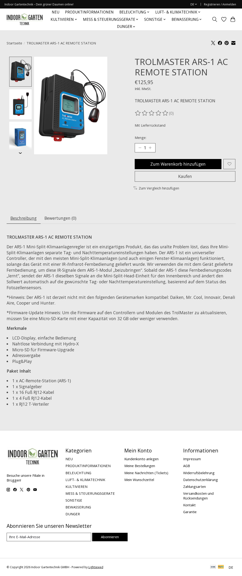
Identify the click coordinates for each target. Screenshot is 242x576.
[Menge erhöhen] (150, 147)
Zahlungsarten (194, 486)
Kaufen (185, 176)
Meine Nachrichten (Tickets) (146, 472)
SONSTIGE (73, 500)
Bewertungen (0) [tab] (60, 218)
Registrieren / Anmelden (220, 4)
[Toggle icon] (214, 19)
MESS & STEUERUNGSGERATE (90, 493)
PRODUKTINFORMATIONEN (89, 12)
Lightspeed (95, 567)
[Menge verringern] (140, 147)
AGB (186, 465)
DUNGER (72, 514)
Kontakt (189, 505)
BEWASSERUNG (78, 507)
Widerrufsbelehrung (199, 472)
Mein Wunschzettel (139, 479)
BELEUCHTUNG (78, 472)
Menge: (140, 137)
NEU (55, 12)
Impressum (192, 458)
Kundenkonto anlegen (141, 458)
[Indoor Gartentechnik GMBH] (24, 19)
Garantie (190, 511)
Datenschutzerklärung (200, 479)
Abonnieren (110, 536)
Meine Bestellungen (139, 465)
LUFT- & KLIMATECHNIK (85, 479)
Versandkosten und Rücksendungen (198, 495)
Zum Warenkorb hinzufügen (178, 164)
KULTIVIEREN (76, 486)
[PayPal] (221, 567)
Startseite (14, 43)
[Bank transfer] (213, 567)
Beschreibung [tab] (23, 218)
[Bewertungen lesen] (152, 113)
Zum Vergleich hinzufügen (159, 188)
